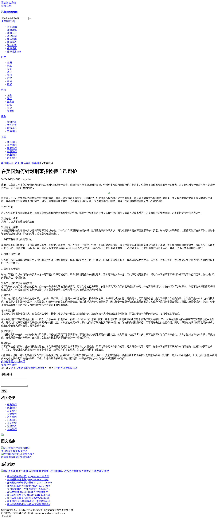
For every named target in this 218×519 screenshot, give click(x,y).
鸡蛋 (22, 361)
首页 (12, 26)
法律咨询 (12, 36)
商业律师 (12, 154)
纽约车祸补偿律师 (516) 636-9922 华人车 (28, 476)
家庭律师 (12, 148)
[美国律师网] (9, 12)
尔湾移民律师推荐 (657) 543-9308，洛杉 (27, 479)
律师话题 (12, 48)
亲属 (9, 62)
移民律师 (12, 142)
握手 (8, 361)
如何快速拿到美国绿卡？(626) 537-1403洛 (28, 485)
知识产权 (12, 122)
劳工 (9, 65)
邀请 (14, 364)
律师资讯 (12, 30)
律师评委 (12, 39)
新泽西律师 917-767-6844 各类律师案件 (27, 492)
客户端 (12, 2)
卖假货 (10, 111)
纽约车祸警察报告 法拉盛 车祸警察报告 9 (28, 504)
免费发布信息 (8, 21)
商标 (9, 81)
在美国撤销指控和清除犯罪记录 (27, 368)
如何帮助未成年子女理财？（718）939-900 (29, 482)
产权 (9, 78)
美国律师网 (7, 163)
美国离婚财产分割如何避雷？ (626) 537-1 (28, 489)
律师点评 (12, 33)
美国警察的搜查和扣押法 (14, 451)
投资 (9, 69)
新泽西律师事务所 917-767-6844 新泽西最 (28, 495)
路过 (17, 361)
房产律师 (12, 145)
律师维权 (12, 42)
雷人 (13, 361)
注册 (9, 5)
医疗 (9, 98)
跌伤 (9, 104)
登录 (3, 5)
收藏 (3, 364)
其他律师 (12, 131)
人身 (9, 95)
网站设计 (12, 128)
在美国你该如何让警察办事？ (16, 457)
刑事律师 (12, 157)
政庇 (9, 72)
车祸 (9, 108)
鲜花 (3, 361)
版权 (9, 84)
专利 (9, 75)
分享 (9, 364)
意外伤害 (12, 125)
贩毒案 (10, 101)
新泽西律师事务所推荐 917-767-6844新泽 (28, 498)
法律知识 (12, 45)
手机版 (4, 2)
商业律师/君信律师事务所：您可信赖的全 (28, 501)
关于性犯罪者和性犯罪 (65, 368)
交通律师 (12, 151)
